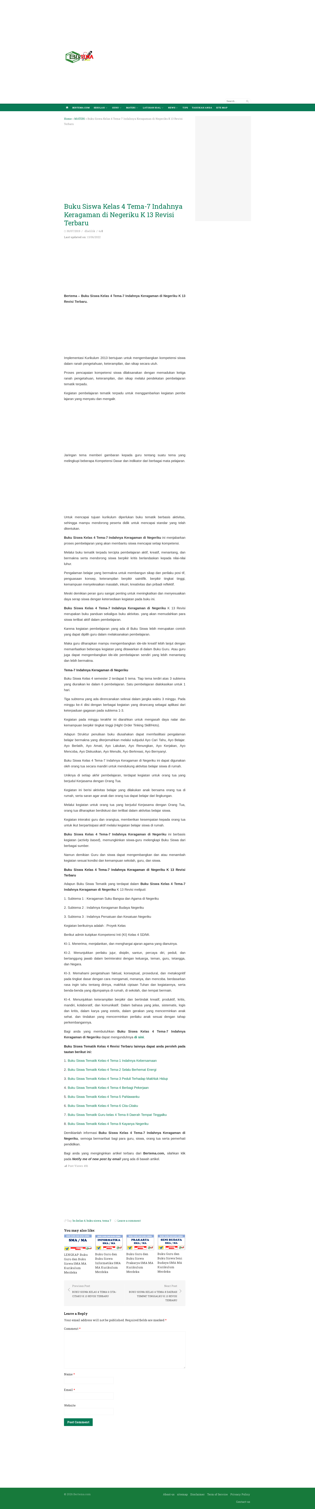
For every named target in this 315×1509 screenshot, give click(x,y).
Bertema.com (81, 107)
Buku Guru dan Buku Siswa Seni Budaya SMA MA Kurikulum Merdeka (170, 1262)
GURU (115, 107)
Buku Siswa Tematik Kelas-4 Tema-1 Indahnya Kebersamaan (112, 1060)
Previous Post (94, 1291)
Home (68, 118)
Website (70, 1405)
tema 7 (106, 1220)
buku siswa (94, 1220)
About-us (168, 1494)
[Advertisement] (98, 23)
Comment (72, 1329)
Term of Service (217, 1494)
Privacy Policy (240, 1494)
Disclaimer (197, 1494)
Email (69, 1390)
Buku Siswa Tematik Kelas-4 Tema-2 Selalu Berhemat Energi (112, 1069)
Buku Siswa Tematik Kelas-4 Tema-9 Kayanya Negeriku (108, 1124)
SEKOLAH (99, 107)
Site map (221, 107)
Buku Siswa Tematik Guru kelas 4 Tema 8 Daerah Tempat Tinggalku (117, 1115)
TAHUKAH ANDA (202, 107)
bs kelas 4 (79, 1220)
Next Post (153, 1293)
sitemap (182, 1494)
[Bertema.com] (67, 107)
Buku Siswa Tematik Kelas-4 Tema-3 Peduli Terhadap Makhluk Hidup (118, 1078)
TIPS (185, 107)
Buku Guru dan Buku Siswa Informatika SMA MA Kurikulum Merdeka (108, 1263)
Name (69, 1374)
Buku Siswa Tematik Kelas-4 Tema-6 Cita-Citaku (103, 1106)
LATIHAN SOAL (152, 107)
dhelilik (89, 231)
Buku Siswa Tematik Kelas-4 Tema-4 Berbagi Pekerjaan (108, 1087)
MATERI (131, 107)
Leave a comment (129, 1220)
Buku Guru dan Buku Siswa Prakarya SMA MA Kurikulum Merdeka (139, 1263)
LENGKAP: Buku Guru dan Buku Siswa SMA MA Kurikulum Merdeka (76, 1263)
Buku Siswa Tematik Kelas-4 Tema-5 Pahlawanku (103, 1096)
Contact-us (243, 1501)
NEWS (171, 107)
